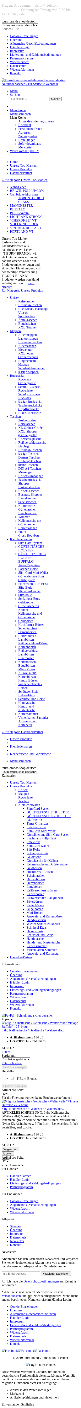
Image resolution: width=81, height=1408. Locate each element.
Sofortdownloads (29, 143)
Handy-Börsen (28, 680)
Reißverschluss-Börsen (33, 643)
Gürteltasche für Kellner (42, 860)
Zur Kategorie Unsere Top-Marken (25, 180)
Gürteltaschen (27, 509)
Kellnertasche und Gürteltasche (30, 615)
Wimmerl (24, 517)
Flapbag (23, 446)
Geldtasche (25, 602)
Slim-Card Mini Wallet (33, 572)
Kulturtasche (26, 505)
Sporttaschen (26, 316)
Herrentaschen (27, 528)
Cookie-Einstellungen (24, 36)
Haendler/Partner (21, 957)
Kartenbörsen (27, 647)
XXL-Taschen (27, 327)
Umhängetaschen (29, 461)
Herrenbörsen (27, 636)
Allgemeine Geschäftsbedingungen (33, 43)
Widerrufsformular (22, 69)
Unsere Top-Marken (23, 782)
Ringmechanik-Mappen (28, 362)
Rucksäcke (17, 375)
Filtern (6, 1052)
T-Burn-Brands (27, 1078)
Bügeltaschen (27, 323)
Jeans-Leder (18, 187)
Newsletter (17, 1241)
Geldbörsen (25, 621)
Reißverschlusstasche (32, 442)
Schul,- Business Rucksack (29, 396)
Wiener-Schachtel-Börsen (43, 924)
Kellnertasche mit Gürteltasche (29, 522)
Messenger (25, 349)
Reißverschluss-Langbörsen (28, 652)
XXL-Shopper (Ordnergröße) (27, 433)
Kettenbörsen (27, 662)
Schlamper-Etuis (29, 598)
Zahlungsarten (27, 136)
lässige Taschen (28, 453)
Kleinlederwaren (21, 539)
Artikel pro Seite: (13, 1090)
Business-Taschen (30, 305)
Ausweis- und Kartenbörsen (27, 674)
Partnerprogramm (21, 58)
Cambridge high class (24, 194)
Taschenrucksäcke (30, 405)
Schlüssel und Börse (31, 699)
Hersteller (8, 1071)
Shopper (23, 483)
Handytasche (26, 702)
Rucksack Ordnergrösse (27, 381)
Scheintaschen (27, 628)
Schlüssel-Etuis (28, 691)
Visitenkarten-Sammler (33, 717)
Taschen (15, 416)
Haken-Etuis (26, 695)
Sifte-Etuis (25, 587)
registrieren (46, 121)
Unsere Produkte (21, 786)
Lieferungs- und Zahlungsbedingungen (35, 54)
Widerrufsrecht (19, 62)
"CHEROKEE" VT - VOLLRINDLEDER (24, 222)
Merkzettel (25, 147)
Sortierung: (9, 1055)
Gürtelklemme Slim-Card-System (31, 578)
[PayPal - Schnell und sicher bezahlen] (27, 1015)
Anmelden (25, 121)
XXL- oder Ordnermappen (28, 355)
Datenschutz (18, 66)
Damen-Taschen (29, 457)
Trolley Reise (27, 420)
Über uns (16, 39)
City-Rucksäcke (28, 409)
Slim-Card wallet (29, 591)
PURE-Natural (19, 213)
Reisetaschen (26, 301)
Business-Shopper (30, 494)
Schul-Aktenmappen (31, 368)
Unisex (14, 297)
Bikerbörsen (26, 658)
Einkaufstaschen (29, 487)
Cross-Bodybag (28, 535)
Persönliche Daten (30, 128)
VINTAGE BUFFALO (25, 228)
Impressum (17, 51)
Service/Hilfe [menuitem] (31, 51)
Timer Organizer (29, 565)
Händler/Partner (20, 1176)
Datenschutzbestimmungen (41, 1281)
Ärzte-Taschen (27, 320)
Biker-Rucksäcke (29, 413)
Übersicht (24, 125)
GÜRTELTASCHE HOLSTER (31, 548)
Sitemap (15, 1226)
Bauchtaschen (27, 513)
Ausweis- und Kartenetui (27, 723)
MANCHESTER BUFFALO (21, 207)
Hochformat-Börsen (31, 624)
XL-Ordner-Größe (30, 427)
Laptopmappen (28, 338)
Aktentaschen (27, 346)
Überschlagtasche (29, 439)
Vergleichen (10, 1149)
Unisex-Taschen (28, 491)
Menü (14, 91)
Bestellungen (26, 140)
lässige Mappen (28, 372)
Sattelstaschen (27, 502)
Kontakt (15, 73)
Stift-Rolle (25, 595)
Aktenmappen (27, 335)
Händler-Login (19, 47)
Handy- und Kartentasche (26, 708)
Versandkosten (11, 1296)
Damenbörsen (27, 632)
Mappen (15, 331)
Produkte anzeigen (14, 1067)
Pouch (22, 531)
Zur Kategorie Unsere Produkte (22, 290)
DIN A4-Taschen (29, 468)
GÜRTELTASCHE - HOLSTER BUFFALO (32, 557)
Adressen (24, 132)
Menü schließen (20, 114)
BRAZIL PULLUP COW (27, 190)
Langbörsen (26, 639)
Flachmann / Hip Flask (33, 583)
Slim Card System (30, 543)
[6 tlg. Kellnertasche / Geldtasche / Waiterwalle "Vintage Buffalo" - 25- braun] (40, 1026)
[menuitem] (44, 36)
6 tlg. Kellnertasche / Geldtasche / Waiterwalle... (33, 1030)
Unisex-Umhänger (30, 476)
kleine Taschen (28, 465)
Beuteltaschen (27, 498)
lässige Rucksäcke (30, 401)
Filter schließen (12, 1063)
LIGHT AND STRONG (26, 216)
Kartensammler (28, 714)
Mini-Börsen (26, 669)
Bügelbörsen (26, 665)
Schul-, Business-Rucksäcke (29, 388)
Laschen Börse (28, 569)
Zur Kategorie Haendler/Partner (22, 732)
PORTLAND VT (21, 231)
